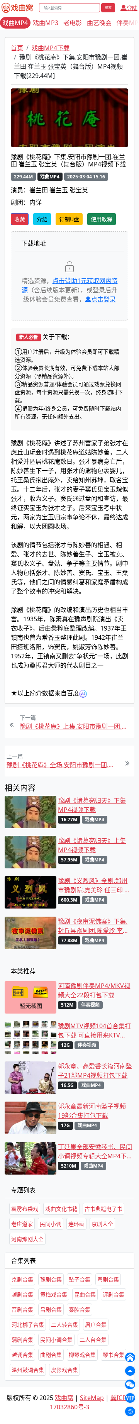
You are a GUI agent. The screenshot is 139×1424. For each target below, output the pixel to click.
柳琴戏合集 (82, 1354)
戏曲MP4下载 (51, 48)
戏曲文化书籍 (61, 1208)
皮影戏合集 (64, 1369)
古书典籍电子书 (103, 1208)
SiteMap (92, 1397)
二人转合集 (64, 1324)
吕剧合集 (51, 1309)
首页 (17, 48)
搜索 (108, 7)
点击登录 (103, 299)
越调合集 (22, 1354)
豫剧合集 (51, 1279)
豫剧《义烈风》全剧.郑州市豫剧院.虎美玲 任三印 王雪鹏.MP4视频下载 (94, 885)
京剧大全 (102, 1223)
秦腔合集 (79, 1309)
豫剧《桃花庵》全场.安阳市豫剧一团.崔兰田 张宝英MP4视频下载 (63, 765)
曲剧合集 (51, 1354)
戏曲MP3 (45, 23)
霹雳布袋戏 (24, 1208)
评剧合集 (113, 1294)
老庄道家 (22, 1223)
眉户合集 (96, 1324)
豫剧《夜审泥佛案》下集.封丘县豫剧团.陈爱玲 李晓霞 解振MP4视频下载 (93, 926)
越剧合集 (22, 1294)
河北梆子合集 (28, 1324)
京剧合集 (22, 1279)
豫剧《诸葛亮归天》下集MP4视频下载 (92, 805)
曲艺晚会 (99, 23)
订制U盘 (69, 219)
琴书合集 (113, 1354)
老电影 (72, 23)
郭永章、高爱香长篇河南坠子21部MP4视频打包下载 (95, 1071)
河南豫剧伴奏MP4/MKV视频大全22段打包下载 (94, 990)
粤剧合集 (108, 1279)
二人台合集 (93, 1339)
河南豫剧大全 (27, 1239)
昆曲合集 (85, 1294)
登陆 (132, 8)
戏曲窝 (64, 1397)
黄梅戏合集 (53, 1294)
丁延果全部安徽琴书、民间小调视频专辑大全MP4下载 (95, 1152)
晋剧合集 (22, 1309)
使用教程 (101, 219)
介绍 (42, 219)
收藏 (19, 219)
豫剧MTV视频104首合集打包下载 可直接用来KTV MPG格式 (94, 1031)
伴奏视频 (90, 1005)
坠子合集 (79, 1279)
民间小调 (50, 1223)
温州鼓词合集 (28, 1369)
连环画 (76, 1223)
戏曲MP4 (15, 23)
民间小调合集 (56, 1339)
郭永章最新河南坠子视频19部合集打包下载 (92, 1111)
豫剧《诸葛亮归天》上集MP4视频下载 (92, 845)
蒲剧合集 (22, 1339)
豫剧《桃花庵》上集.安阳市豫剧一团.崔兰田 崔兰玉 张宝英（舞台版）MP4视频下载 (76, 726)
